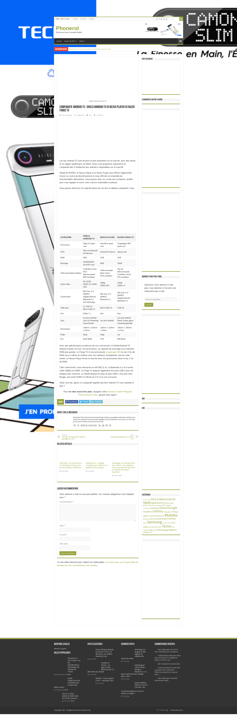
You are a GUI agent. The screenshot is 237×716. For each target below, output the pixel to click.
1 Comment (99, 115)
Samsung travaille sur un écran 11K (122, 437)
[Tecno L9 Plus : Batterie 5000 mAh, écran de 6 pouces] (57, 696)
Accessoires (146, 500)
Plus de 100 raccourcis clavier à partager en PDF (73, 437)
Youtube (146, 532)
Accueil (75, 19)
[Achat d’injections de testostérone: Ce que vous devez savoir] (60, 681)
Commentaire (66, 502)
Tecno (166, 526)
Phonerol (67, 28)
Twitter (145, 530)
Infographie (167, 512)
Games (164, 507)
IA (152, 512)
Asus (172, 503)
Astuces (166, 503)
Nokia (164, 519)
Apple (147, 502)
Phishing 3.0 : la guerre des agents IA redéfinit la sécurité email (90, 49)
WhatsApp (163, 530)
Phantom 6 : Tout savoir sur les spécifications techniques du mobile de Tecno (74, 665)
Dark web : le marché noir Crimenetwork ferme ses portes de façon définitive (70, 465)
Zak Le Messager (66, 115)
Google (172, 507)
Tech (90, 115)
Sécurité (155, 527)
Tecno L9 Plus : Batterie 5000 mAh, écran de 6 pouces (70, 696)
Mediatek (154, 516)
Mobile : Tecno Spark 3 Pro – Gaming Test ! (105, 679)
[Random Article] (180, 41)
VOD (155, 530)
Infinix (158, 511)
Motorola (146, 519)
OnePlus (171, 518)
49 (67, 690)
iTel (173, 512)
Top (173, 527)
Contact (91, 19)
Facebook (155, 508)
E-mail (63, 535)
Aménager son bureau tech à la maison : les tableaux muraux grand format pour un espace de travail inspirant (123, 467)
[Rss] (157, 19)
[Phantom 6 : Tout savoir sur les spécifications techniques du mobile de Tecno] (60, 665)
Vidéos (151, 530)
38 (73, 701)
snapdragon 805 (113, 352)
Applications (157, 503)
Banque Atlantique (149, 505)
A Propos (83, 19)
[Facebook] (159, 19)
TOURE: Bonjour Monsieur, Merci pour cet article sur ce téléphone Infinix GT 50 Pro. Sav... (168, 658)
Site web (63, 544)
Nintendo (157, 519)
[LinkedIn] (164, 19)
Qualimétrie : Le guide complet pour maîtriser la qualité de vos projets (97, 465)
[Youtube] (166, 19)
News (152, 519)
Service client (166, 523)
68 (70, 674)
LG (149, 516)
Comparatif (160, 505)
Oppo (145, 523)
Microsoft (160, 516)
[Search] (181, 19)
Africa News (158, 499)
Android (170, 499)
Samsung (154, 522)
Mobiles (171, 515)
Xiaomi (173, 529)
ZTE (151, 532)
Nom (62, 526)
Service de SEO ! (69, 41)
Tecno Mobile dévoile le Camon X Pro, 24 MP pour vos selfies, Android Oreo (105, 652)
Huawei (147, 511)
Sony (149, 527)
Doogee (167, 505)
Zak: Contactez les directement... (169, 664)
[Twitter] (161, 19)
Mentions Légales (60, 649)
